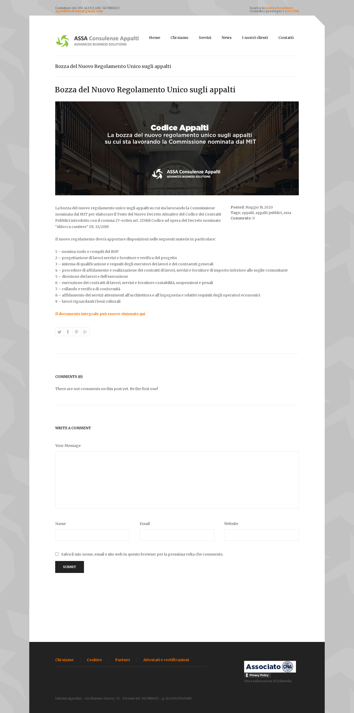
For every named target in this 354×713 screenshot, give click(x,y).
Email (145, 523)
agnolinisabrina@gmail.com (79, 11)
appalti (248, 213)
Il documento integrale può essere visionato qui (100, 313)
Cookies (94, 659)
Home (154, 37)
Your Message (68, 445)
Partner (122, 659)
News (227, 37)
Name (60, 523)
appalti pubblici (269, 213)
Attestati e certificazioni (166, 659)
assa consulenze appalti (261, 214)
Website (231, 523)
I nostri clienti (255, 37)
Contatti (286, 37)
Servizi (205, 37)
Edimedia (284, 681)
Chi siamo (179, 37)
